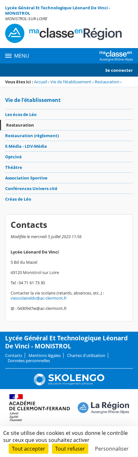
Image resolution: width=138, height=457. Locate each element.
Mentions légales (45, 355)
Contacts (13, 355)
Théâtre (13, 167)
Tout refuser (70, 448)
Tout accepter (28, 448)
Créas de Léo (18, 199)
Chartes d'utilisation (86, 355)
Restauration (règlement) (32, 135)
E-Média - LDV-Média (26, 146)
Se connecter (119, 70)
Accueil (40, 82)
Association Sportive (26, 178)
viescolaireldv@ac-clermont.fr (39, 298)
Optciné (13, 157)
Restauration (107, 82)
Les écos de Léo (21, 114)
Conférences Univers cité (31, 188)
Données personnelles (29, 360)
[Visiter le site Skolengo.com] (69, 384)
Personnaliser (112, 448)
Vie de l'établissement (70, 82)
